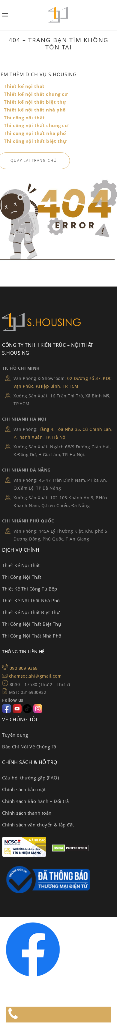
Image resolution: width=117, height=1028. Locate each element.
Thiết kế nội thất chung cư (36, 94)
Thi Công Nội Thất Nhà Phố (32, 636)
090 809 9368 (24, 668)
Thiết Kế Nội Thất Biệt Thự (31, 612)
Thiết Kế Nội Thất (21, 565)
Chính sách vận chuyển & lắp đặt (38, 825)
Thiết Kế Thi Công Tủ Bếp (29, 589)
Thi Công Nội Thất (21, 577)
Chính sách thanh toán (27, 813)
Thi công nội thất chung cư (36, 125)
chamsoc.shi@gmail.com (35, 676)
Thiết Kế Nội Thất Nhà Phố (31, 600)
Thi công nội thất (24, 117)
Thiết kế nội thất (24, 86)
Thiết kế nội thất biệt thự (35, 102)
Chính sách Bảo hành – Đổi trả (35, 801)
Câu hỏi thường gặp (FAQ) (30, 778)
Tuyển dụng (15, 735)
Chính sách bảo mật (24, 789)
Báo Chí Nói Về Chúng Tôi (30, 747)
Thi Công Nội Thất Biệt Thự (31, 624)
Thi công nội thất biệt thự (35, 141)
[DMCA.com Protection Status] (70, 850)
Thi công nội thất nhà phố (35, 133)
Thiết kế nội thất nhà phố (35, 110)
